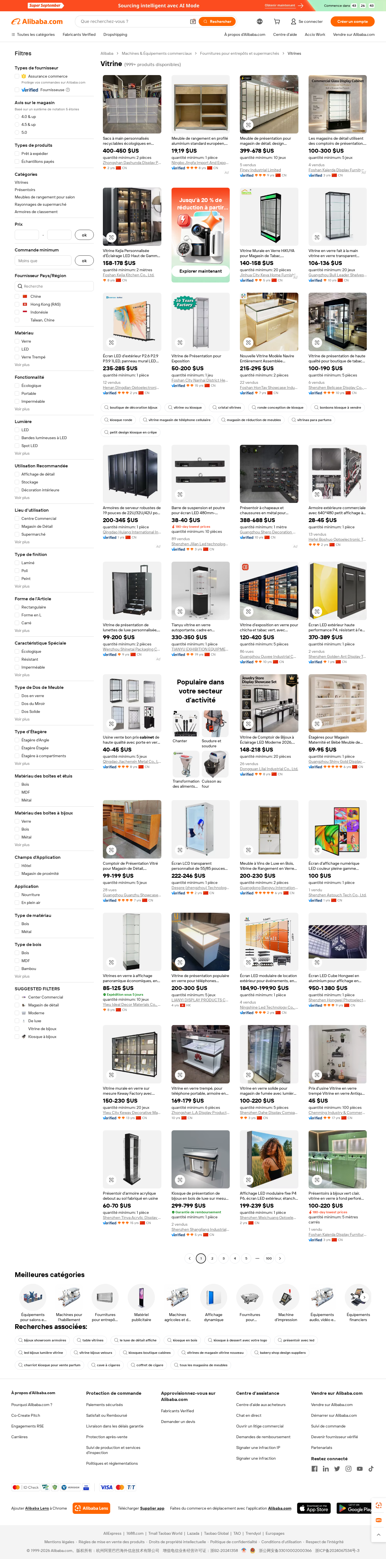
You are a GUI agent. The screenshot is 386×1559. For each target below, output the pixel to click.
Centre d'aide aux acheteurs (261, 1404)
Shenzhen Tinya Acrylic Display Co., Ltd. (132, 1217)
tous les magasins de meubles (203, 1365)
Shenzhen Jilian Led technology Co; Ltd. (201, 544)
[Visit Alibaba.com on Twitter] (337, 1468)
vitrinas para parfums (314, 420)
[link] (378, 1505)
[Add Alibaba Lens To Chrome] (91, 1508)
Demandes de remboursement (263, 1437)
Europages (275, 1533)
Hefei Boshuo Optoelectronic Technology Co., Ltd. (338, 539)
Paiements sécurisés (104, 1404)
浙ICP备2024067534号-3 (337, 1550)
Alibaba (107, 53)
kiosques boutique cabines (150, 1353)
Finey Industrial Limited (260, 170)
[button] (193, 21)
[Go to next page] (280, 1258)
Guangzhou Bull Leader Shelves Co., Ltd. (338, 275)
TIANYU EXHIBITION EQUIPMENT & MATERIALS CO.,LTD (201, 649)
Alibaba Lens (37, 1508)
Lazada (193, 1533)
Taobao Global (216, 1533)
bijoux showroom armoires (45, 1340)
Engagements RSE (27, 1426)
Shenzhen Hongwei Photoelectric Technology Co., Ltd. (338, 1000)
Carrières (19, 1437)
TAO (237, 1533)
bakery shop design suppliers (283, 1353)
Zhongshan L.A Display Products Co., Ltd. (201, 1112)
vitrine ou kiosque (188, 408)
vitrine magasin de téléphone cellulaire (180, 420)
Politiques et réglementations (112, 1463)
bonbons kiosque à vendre (340, 408)
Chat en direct (248, 1415)
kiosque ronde (121, 420)
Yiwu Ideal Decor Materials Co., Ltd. (132, 1004)
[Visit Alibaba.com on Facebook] (314, 1468)
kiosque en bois (185, 1340)
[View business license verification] (244, 1550)
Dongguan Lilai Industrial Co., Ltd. (269, 769)
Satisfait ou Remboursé (106, 1415)
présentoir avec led (298, 1340)
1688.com (135, 1533)
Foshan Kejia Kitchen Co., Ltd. (128, 275)
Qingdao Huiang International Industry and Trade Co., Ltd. (132, 532)
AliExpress (112, 1533)
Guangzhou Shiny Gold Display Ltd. (338, 761)
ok (84, 235)
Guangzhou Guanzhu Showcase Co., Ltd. (132, 895)
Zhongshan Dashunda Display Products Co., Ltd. (132, 162)
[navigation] (54, 656)
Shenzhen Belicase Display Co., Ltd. (338, 387)
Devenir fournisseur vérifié (334, 1437)
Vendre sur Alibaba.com (332, 1404)
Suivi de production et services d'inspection (113, 1450)
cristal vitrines (229, 408)
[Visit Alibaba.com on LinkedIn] (325, 1468)
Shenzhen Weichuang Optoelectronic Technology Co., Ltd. (269, 1217)
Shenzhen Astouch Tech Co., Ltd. (338, 895)
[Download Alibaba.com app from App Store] (314, 1508)
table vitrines (93, 1340)
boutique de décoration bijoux (133, 408)
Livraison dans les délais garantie (115, 1426)
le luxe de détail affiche (138, 1340)
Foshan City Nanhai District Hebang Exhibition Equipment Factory (201, 380)
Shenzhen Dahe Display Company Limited (269, 1112)
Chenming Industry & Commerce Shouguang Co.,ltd (338, 1112)
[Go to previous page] (190, 1258)
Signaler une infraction (256, 1458)
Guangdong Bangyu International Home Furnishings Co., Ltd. (269, 887)
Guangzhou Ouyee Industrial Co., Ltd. (269, 656)
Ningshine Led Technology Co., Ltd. (269, 1007)
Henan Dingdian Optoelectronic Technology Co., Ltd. (132, 387)
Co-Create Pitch (25, 1415)
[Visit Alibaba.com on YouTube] (359, 1468)
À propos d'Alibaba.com (33, 1393)
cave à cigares (108, 1365)
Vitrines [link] (294, 53)
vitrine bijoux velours (95, 1353)
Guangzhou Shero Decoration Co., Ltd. (269, 532)
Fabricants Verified (177, 1411)
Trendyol (253, 1533)
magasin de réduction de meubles (254, 420)
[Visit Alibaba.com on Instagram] (348, 1468)
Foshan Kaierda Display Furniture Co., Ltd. (338, 170)
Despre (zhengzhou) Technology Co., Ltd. (201, 887)
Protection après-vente (106, 1437)
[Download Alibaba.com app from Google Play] (356, 1508)
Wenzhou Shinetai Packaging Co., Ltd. (132, 649)
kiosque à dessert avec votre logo (240, 1340)
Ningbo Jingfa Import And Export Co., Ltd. (201, 162)
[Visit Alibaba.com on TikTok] (371, 1468)
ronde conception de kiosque (280, 408)
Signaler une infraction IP (258, 1447)
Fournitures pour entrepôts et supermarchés (239, 53)
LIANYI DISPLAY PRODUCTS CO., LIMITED (201, 1000)
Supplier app (152, 1508)
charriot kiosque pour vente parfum (52, 1365)
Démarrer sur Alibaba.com (334, 1415)
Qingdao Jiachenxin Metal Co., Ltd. (132, 761)
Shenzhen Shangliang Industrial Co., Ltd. (201, 1229)
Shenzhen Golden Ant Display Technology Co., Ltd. (338, 656)
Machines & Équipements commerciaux (157, 53)
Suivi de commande (328, 1426)
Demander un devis (178, 1421)
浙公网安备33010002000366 (285, 1550)
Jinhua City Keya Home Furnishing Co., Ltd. (269, 275)
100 (269, 1258)
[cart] (278, 22)
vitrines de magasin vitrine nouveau (215, 1353)
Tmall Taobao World (165, 1533)
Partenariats (321, 1447)
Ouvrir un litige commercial (259, 1426)
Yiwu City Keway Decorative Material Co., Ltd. (132, 1112)
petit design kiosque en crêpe (133, 432)
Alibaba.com (279, 1508)
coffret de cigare (149, 1365)
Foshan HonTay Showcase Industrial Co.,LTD (269, 387)
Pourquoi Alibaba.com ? (31, 1404)
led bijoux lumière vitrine (43, 1353)
